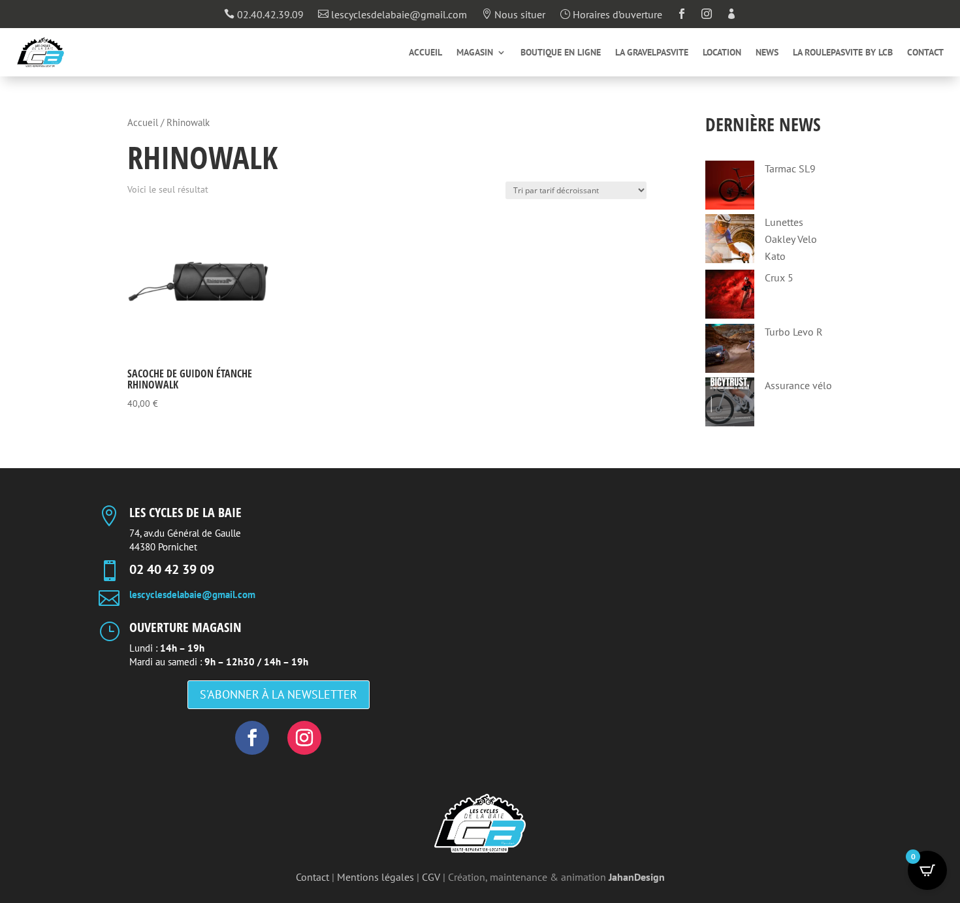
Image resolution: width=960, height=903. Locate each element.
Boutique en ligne (560, 53)
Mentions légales (375, 876)
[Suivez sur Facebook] (252, 738)
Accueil (425, 53)
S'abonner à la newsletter (278, 694)
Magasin (474, 53)
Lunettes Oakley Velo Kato (791, 238)
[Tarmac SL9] (729, 188)
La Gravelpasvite (651, 53)
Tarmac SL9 (790, 168)
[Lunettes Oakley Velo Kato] (729, 241)
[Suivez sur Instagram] (304, 738)
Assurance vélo (798, 385)
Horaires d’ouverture (611, 15)
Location (722, 53)
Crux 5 (779, 277)
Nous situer (513, 15)
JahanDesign (637, 876)
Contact (925, 53)
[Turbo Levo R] (729, 351)
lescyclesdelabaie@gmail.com (392, 15)
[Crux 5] (729, 297)
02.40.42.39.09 (264, 15)
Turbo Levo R (794, 331)
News (767, 53)
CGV (431, 876)
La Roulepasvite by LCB (843, 53)
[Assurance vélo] (729, 404)
